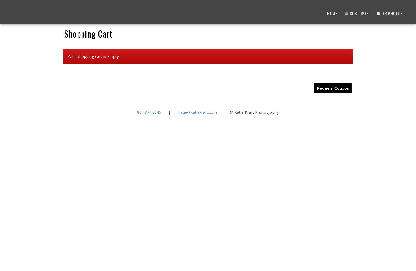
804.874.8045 (149, 112)
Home (332, 13)
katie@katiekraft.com (197, 112)
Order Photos (389, 13)
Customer (359, 13)
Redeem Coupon (333, 88)
